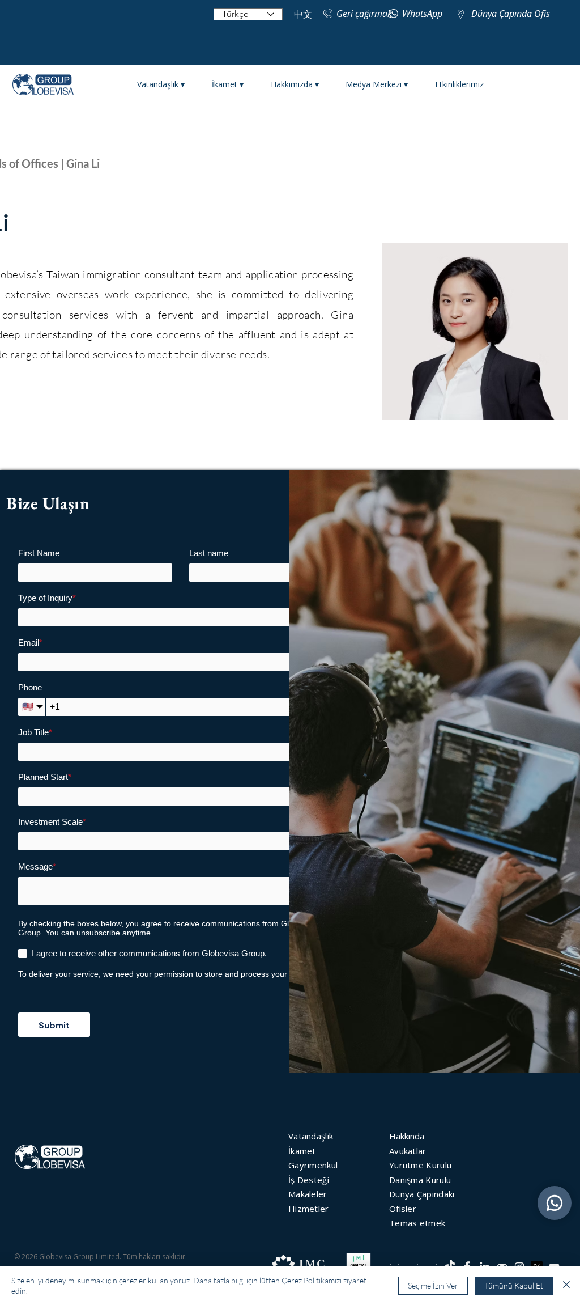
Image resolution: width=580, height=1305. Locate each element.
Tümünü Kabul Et (513, 1285)
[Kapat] (566, 1286)
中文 (303, 14)
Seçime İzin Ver (433, 1285)
